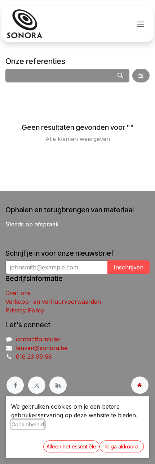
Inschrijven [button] (128, 267)
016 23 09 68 (34, 356)
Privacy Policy (24, 310)
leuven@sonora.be (41, 348)
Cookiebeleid (28, 424)
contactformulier (39, 339)
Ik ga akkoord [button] (121, 446)
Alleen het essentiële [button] (71, 446)
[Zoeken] (120, 75)
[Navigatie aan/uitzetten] (140, 23)
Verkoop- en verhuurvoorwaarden (53, 301)
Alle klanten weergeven (77, 138)
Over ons (18, 293)
